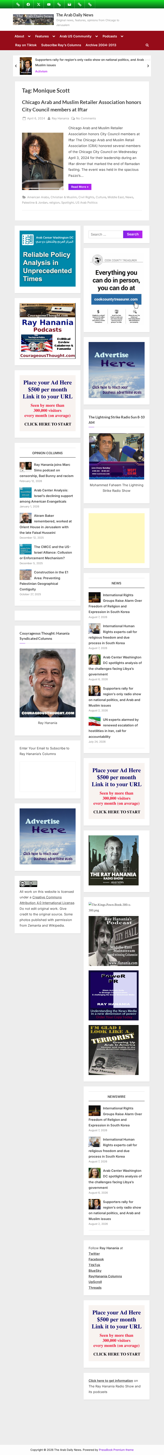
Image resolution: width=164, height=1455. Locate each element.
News (129, 197)
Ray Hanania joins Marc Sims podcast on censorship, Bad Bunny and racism (47, 470)
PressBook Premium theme (116, 1449)
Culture (101, 197)
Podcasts (110, 36)
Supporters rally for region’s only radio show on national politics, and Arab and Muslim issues (92, 62)
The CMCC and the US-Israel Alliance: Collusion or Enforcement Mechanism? (46, 552)
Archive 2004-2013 (101, 45)
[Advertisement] (117, 538)
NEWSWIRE (117, 1097)
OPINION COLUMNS (47, 453)
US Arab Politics (86, 202)
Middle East (116, 197)
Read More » (81, 187)
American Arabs (38, 197)
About (19, 36)
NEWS (116, 583)
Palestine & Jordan (35, 202)
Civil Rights (86, 197)
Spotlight (67, 202)
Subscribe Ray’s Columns (61, 45)
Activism (41, 71)
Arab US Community (76, 36)
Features (42, 36)
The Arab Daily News (74, 14)
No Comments (86, 118)
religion (54, 202)
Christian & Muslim (64, 197)
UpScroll (95, 1282)
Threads (95, 1288)
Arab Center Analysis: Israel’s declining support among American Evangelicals (46, 496)
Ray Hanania (60, 118)
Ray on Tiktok (26, 45)
